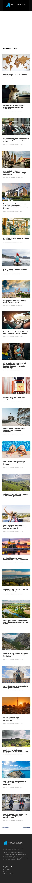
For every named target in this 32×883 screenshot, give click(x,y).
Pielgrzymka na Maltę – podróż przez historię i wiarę (14, 301)
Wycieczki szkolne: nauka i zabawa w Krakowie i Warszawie (15, 559)
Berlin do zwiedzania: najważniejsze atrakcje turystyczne (11, 718)
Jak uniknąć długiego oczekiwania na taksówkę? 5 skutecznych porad (16, 139)
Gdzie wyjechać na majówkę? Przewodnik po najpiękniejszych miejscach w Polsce (15, 526)
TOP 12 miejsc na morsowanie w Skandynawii (15, 270)
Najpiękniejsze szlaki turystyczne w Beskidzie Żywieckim (15, 495)
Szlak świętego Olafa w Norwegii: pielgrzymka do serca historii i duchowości (15, 654)
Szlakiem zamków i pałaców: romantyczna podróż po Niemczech (14, 430)
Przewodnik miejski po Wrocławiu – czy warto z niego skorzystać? (14, 172)
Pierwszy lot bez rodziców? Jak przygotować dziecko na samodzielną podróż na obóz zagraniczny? (14, 365)
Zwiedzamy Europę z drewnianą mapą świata (15, 75)
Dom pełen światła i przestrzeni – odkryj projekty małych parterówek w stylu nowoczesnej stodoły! (15, 206)
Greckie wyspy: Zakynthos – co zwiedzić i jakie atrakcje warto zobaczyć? (14, 782)
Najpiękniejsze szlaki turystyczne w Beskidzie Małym (15, 590)
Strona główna (6, 869)
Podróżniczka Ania (14, 111)
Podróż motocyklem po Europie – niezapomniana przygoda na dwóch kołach (15, 815)
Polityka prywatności (8, 873)
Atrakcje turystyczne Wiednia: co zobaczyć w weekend (15, 687)
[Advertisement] (16, 28)
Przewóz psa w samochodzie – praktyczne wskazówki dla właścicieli (14, 107)
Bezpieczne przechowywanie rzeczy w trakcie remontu (14, 398)
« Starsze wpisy (5, 827)
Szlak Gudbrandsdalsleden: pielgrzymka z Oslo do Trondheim (15, 751)
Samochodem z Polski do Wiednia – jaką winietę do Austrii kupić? (16, 332)
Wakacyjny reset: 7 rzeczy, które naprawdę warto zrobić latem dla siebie (15, 622)
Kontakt (5, 871)
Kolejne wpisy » (26, 827)
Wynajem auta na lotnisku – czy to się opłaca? (16, 239)
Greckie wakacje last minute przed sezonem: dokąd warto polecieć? (14, 462)
